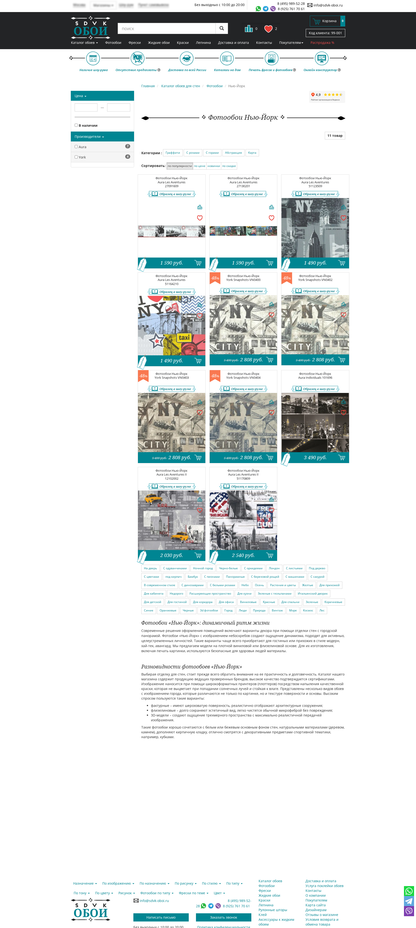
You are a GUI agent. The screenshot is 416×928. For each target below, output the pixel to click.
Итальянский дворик (313, 593)
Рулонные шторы (273, 910)
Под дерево (317, 568)
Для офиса (226, 602)
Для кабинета (153, 593)
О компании (316, 895)
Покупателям (290, 42)
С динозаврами (193, 585)
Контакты (264, 42)
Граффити (173, 153)
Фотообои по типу (155, 893)
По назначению (153, 883)
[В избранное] (199, 217)
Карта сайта (316, 905)
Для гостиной (177, 602)
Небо (245, 585)
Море (293, 610)
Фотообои (113, 42)
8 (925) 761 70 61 (291, 9)
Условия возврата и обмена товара (322, 922)
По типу (233, 883)
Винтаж (277, 610)
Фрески (135, 42)
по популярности (180, 166)
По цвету (103, 893)
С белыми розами (222, 585)
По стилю (210, 883)
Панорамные (235, 577)
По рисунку (184, 883)
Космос (308, 610)
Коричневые (333, 602)
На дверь (150, 568)
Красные (269, 602)
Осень (259, 585)
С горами (212, 153)
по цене (199, 166)
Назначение (84, 883)
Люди (243, 610)
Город (228, 610)
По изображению (117, 883)
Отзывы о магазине (322, 914)
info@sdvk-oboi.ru (327, 5)
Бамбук (193, 577)
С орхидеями (253, 568)
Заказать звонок (223, 917)
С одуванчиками (175, 568)
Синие (148, 610)
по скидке (229, 166)
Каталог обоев (83, 42)
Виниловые (248, 602)
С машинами (295, 577)
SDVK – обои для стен (90, 28)
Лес (322, 610)
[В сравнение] (199, 207)
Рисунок (125, 893)
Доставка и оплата (233, 42)
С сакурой (318, 577)
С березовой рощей (265, 577)
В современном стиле (159, 585)
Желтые (307, 585)
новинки (214, 166)
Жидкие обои (159, 42)
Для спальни (290, 602)
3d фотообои (209, 610)
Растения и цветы (283, 585)
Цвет (218, 893)
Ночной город (203, 568)
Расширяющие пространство (210, 593)
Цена (79, 95)
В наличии (88, 125)
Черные (188, 610)
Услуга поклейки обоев (325, 885)
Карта (252, 153)
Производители (88, 136)
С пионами (212, 577)
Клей (263, 914)
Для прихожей (329, 585)
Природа (259, 610)
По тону (80, 893)
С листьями (294, 568)
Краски (183, 42)
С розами (193, 153)
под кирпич (173, 577)
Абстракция (233, 153)
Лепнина (203, 42)
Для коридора (203, 602)
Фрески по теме (192, 893)
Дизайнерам (316, 910)
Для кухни (244, 593)
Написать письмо (161, 917)
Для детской (152, 602)
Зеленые (312, 602)
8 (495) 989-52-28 (291, 3)
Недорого (176, 593)
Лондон (274, 568)
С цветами (151, 577)
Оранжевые (168, 610)
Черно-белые (228, 568)
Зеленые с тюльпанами (275, 593)
